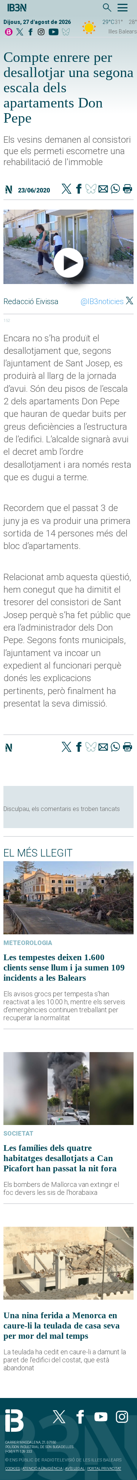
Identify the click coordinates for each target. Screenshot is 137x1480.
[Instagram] (41, 32)
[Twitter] (66, 189)
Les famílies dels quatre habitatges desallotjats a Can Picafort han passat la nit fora (60, 1158)
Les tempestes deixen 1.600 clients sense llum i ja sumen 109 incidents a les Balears (64, 967)
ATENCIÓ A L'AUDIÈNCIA (42, 1468)
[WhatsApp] (115, 189)
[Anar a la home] (9, 32)
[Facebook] (30, 32)
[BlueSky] (67, 32)
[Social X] (20, 32)
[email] (103, 189)
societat (18, 1133)
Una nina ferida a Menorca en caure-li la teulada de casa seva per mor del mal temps (61, 1325)
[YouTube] (53, 32)
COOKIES (12, 1468)
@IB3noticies (102, 301)
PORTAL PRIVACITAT (104, 1468)
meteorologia (27, 943)
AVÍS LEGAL (74, 1468)
